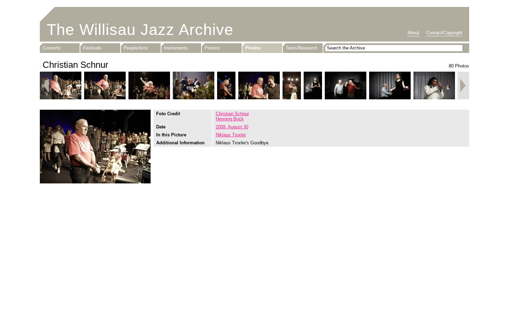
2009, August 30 (232, 126)
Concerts (52, 48)
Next (463, 85)
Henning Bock (230, 118)
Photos (252, 48)
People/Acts (136, 48)
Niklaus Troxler (231, 134)
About (413, 32)
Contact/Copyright (444, 32)
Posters (212, 48)
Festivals (92, 48)
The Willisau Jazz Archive (140, 29)
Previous (46, 85)
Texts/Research (301, 48)
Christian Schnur (232, 113)
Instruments (176, 48)
